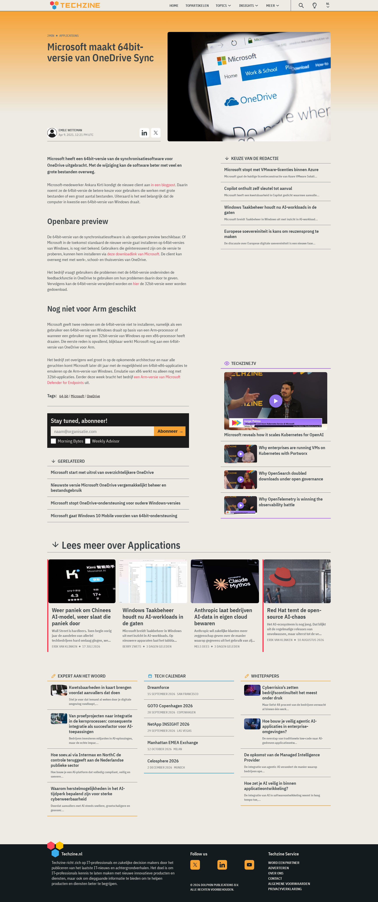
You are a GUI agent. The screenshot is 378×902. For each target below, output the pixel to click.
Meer (270, 5)
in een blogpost (163, 184)
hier (136, 283)
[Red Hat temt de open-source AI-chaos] (297, 581)
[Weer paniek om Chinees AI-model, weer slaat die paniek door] (82, 581)
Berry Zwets (131, 646)
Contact (275, 878)
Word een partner (283, 862)
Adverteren (278, 868)
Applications (69, 36)
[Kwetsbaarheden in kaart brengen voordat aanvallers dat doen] (59, 695)
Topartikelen (197, 5)
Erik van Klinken (64, 646)
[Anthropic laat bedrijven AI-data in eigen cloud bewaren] (225, 581)
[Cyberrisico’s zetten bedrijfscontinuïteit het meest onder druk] (252, 698)
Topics (221, 5)
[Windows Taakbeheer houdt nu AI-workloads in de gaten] (153, 581)
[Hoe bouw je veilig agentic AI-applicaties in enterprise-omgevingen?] (252, 731)
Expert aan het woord (82, 676)
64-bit (63, 396)
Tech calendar (170, 676)
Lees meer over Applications (121, 544)
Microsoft (77, 396)
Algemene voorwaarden (289, 883)
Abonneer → (170, 431)
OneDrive (93, 396)
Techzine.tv (243, 363)
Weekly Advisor (106, 441)
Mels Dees (201, 646)
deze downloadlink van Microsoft (133, 253)
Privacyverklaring (285, 889)
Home (174, 5)
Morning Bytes (70, 441)
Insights (246, 5)
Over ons (276, 873)
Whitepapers (265, 676)
